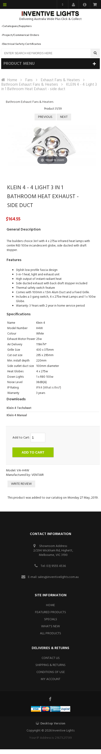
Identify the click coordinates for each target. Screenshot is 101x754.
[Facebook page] (50, 699)
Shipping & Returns (50, 665)
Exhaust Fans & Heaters (60, 80)
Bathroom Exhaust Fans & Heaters (29, 84)
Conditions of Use (50, 672)
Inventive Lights (63, 730)
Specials (50, 619)
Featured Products (50, 612)
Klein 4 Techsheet (19, 408)
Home (12, 80)
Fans (29, 80)
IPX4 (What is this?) (48, 387)
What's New (50, 626)
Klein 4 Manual (17, 415)
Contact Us (51, 658)
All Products (50, 633)
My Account (50, 679)
